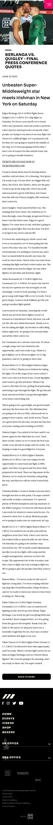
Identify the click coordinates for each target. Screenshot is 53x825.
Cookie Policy (7, 797)
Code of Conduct (8, 806)
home (7, 713)
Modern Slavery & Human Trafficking (16, 803)
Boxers (8, 732)
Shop (6, 727)
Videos (8, 723)
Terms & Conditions (9, 800)
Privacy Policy (7, 794)
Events (8, 718)
